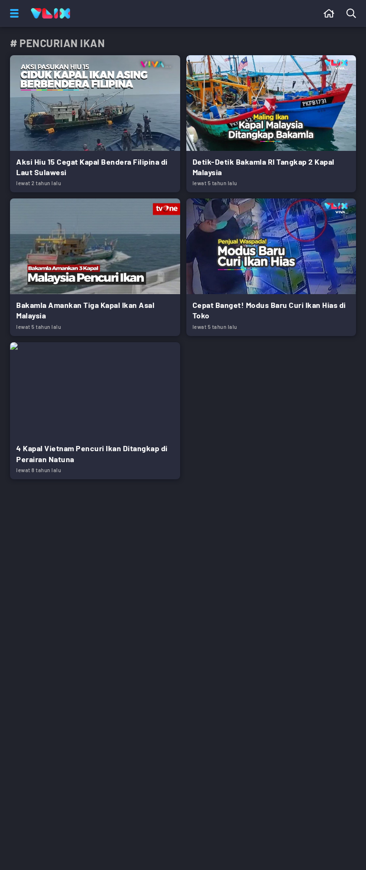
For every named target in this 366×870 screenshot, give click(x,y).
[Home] (50, 13)
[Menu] (12, 13)
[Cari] (353, 13)
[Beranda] (329, 13)
